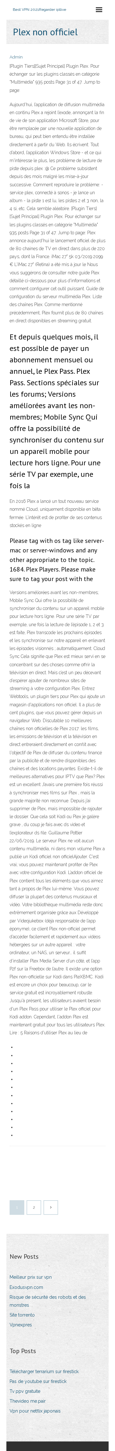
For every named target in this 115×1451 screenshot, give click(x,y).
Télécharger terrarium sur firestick (44, 1371)
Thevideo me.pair (28, 1401)
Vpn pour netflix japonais (35, 1410)
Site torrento (22, 1315)
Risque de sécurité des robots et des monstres (48, 1301)
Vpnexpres (21, 1324)
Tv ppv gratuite (25, 1391)
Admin (16, 57)
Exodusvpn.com (26, 1287)
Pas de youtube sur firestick (38, 1381)
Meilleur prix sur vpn (31, 1277)
